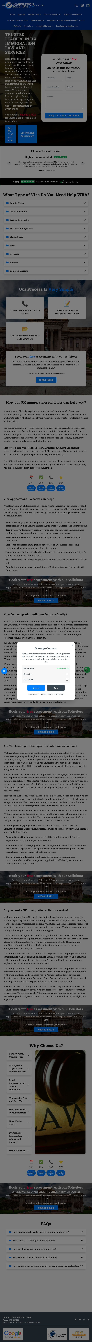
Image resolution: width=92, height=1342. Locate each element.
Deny (56, 688)
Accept (36, 688)
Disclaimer (59, 694)
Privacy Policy (47, 694)
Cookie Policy (33, 694)
